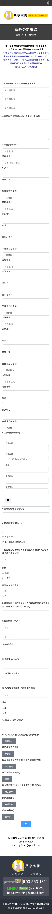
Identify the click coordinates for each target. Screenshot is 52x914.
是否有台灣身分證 (10, 585)
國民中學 (6, 202)
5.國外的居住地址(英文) (13, 508)
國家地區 (6, 179)
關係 (4, 567)
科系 (4, 167)
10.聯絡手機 (7, 644)
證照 (7, 779)
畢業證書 (9, 766)
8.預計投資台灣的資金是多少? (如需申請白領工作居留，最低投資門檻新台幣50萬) (26, 604)
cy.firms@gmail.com (29, 845)
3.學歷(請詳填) (9, 144)
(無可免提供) (8, 797)
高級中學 (6, 259)
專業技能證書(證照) (11, 772)
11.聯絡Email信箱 (10, 658)
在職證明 (9, 804)
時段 (4, 702)
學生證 (8, 816)
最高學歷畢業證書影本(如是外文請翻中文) (21, 759)
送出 (26, 824)
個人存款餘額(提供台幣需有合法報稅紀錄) (21, 785)
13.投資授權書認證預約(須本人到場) (19, 687)
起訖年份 (6, 156)
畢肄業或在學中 (9, 190)
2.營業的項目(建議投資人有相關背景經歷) (21, 115)
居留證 (8, 753)
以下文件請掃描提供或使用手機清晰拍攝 (20, 734)
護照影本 (9, 741)
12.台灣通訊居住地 (11, 673)
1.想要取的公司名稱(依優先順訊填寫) (19, 83)
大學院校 (6, 317)
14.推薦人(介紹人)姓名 (12, 720)
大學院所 (6, 374)
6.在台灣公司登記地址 (12, 523)
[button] (8, 500)
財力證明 (9, 791)
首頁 (18, 35)
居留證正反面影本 (10, 747)
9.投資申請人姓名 (10, 620)
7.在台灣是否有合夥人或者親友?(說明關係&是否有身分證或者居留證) (25, 551)
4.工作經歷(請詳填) (11, 432)
